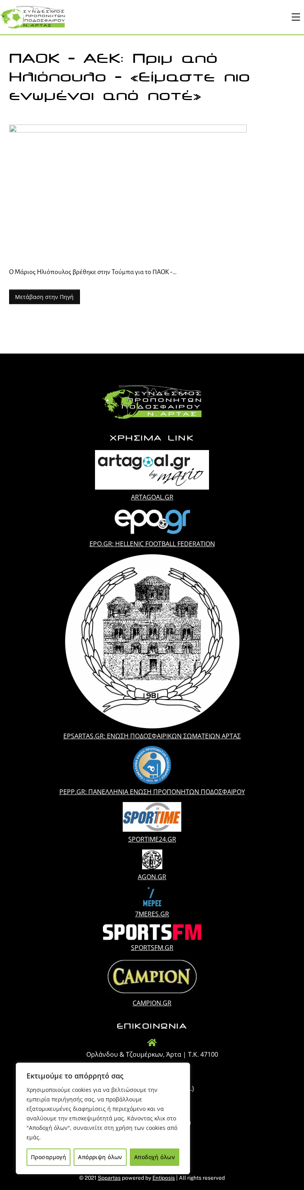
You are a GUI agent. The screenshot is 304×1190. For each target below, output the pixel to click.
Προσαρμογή (48, 1157)
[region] (103, 1118)
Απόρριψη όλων (100, 1157)
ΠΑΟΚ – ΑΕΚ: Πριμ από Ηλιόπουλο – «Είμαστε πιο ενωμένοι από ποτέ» (129, 77)
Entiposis (163, 1178)
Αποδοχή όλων (154, 1157)
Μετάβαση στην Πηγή (44, 297)
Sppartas (109, 1178)
